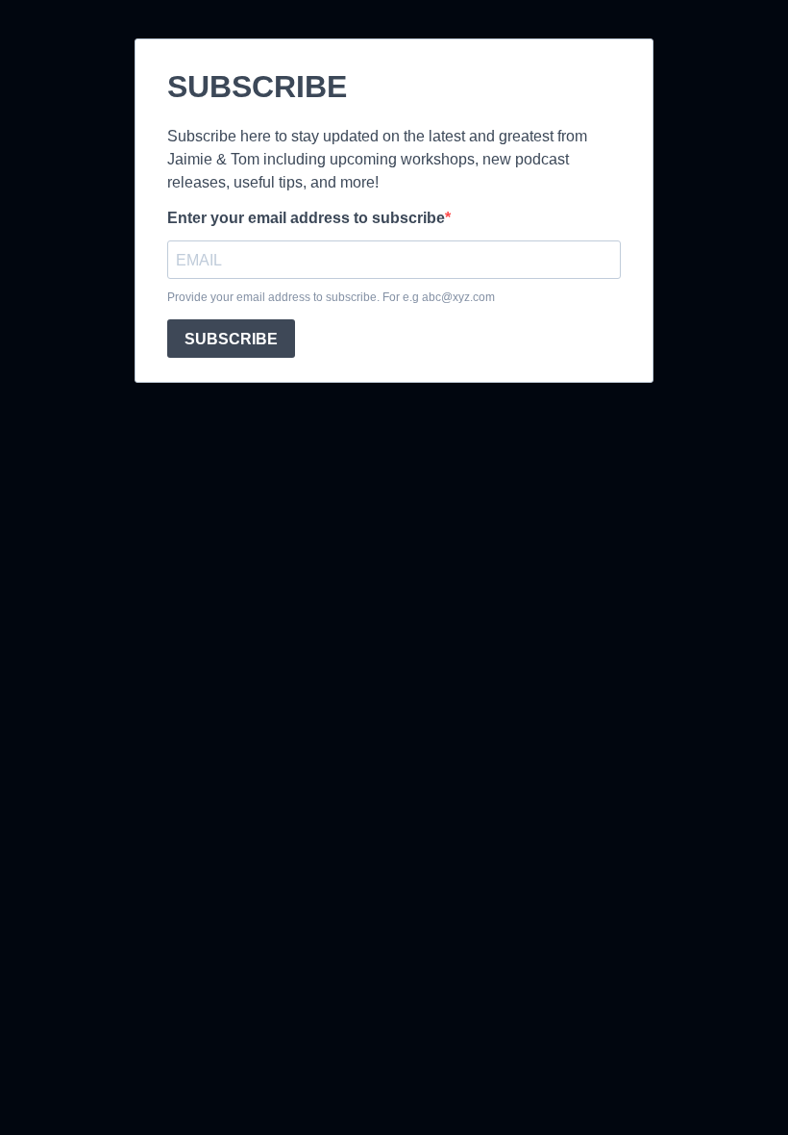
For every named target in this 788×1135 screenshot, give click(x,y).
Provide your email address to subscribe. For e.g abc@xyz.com (331, 297)
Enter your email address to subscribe (306, 218)
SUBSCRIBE (231, 339)
